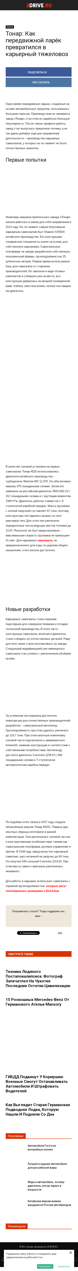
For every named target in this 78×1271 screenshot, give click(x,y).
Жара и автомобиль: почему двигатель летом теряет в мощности (46, 1186)
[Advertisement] (38, 355)
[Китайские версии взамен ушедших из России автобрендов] (15, 1204)
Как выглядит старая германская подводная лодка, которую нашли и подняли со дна (38, 1110)
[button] (72, 5)
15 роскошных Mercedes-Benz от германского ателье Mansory (37, 1002)
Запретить (64, 1266)
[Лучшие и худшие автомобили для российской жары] (15, 1167)
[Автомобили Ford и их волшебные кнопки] (15, 1149)
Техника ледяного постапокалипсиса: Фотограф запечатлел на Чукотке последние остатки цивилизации (38, 978)
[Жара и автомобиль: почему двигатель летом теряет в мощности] (15, 1185)
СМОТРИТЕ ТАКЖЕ (20, 954)
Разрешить (45, 1266)
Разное (10, 27)
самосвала (44, 540)
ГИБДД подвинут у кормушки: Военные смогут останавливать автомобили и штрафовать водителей (37, 1084)
